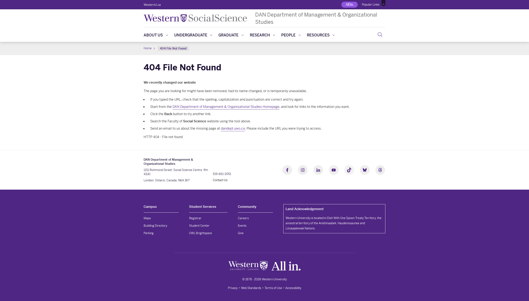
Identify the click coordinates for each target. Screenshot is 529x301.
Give (241, 233)
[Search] (379, 34)
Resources (318, 35)
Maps (147, 218)
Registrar (195, 218)
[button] (383, 3)
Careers (243, 218)
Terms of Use (273, 288)
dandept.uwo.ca (233, 128)
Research (260, 35)
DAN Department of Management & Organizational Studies (316, 18)
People (288, 35)
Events (242, 226)
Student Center (199, 226)
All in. (350, 4)
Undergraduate (190, 35)
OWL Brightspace (200, 233)
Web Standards (251, 288)
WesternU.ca (152, 5)
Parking (149, 233)
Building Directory (155, 226)
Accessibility (293, 288)
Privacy (233, 288)
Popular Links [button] (370, 4)
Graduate (228, 35)
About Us (153, 35)
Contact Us (220, 180)
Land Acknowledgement (305, 209)
